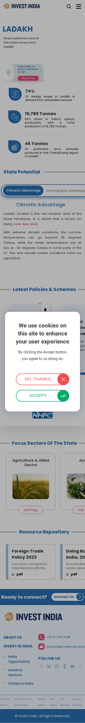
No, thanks (38, 379)
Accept (38, 395)
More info (42, 365)
